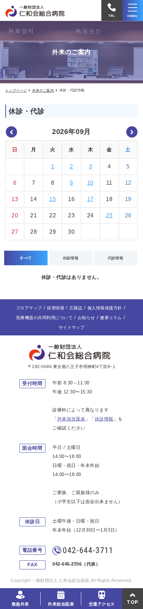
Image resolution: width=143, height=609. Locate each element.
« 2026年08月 (11, 132)
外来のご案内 (43, 90)
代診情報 (116, 258)
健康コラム (110, 318)
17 (90, 199)
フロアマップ (29, 308)
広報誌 (75, 308)
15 (52, 199)
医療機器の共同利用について (44, 318)
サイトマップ (72, 327)
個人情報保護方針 (104, 308)
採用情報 (55, 308)
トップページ (16, 90)
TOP (132, 602)
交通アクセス (102, 604)
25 (109, 215)
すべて (26, 258)
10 (90, 183)
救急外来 (20, 604)
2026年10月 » (132, 132)
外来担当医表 (61, 604)
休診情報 (71, 258)
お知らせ (86, 318)
